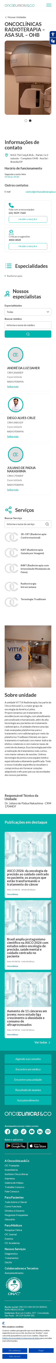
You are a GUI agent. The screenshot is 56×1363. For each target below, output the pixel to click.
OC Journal (11, 1234)
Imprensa (10, 1178)
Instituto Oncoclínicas (16, 1174)
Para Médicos (13, 1225)
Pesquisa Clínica (13, 1229)
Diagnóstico (11, 1253)
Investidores (11, 1169)
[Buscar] (28, 334)
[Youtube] (32, 1131)
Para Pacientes (14, 1197)
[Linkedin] (40, 1131)
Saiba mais (13, 386)
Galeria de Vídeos (14, 1182)
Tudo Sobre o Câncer (16, 1202)
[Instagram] (15, 1131)
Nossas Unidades (17, 17)
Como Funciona (13, 1206)
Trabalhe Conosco (14, 1187)
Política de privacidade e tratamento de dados (21, 1338)
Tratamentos (12, 1257)
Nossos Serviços (15, 1249)
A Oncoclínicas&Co (17, 1161)
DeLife (8, 1262)
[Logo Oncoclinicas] (20, 5)
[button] (26, 120)
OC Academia (12, 1242)
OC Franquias (12, 1165)
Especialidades (13, 305)
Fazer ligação (28, 219)
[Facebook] (7, 1131)
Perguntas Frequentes (16, 1214)
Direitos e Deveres (14, 1210)
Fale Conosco (12, 1191)
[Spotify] (48, 1131)
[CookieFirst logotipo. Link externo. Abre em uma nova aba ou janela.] (3, 1323)
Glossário (10, 1219)
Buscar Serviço (13, 518)
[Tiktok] (23, 1131)
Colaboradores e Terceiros (21, 1268)
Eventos (9, 1238)
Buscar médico (13, 318)
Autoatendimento (14, 1272)
